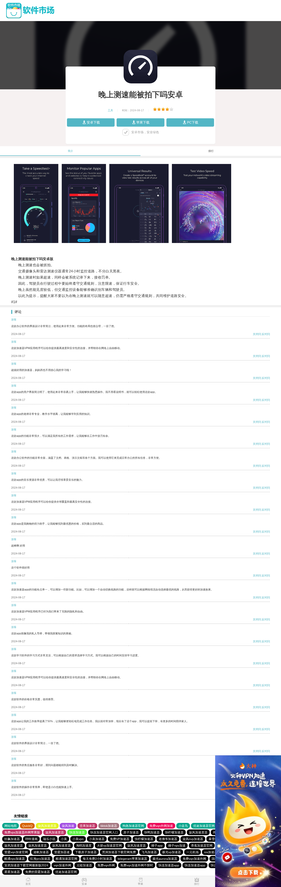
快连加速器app (169, 865)
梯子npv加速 (177, 845)
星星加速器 (12, 872)
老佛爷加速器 (168, 839)
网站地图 (10, 826)
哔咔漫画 (31, 839)
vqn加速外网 (62, 865)
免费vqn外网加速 (161, 826)
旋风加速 (68, 826)
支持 (255, 334)
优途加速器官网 (204, 826)
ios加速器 (210, 852)
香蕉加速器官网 (202, 845)
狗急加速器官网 (133, 826)
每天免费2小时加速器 (97, 858)
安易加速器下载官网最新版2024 (26, 865)
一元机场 (192, 852)
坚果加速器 (87, 826)
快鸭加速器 (152, 832)
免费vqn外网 (106, 865)
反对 (264, 334)
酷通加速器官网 (66, 858)
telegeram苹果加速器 (132, 858)
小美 (64, 839)
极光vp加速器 (171, 852)
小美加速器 (96, 839)
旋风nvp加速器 (193, 839)
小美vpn (78, 839)
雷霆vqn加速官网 (16, 852)
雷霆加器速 (62, 852)
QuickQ (27, 826)
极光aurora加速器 (165, 858)
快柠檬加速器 (174, 832)
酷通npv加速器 (14, 858)
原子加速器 (131, 832)
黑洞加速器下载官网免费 (119, 852)
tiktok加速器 (109, 826)
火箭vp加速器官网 (109, 845)
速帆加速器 (41, 852)
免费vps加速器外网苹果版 (22, 832)
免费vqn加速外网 (194, 858)
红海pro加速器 (40, 858)
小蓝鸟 (183, 826)
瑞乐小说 (49, 839)
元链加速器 (84, 865)
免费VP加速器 (119, 839)
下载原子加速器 (86, 852)
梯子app (157, 845)
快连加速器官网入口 (104, 832)
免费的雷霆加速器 (37, 872)
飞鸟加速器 (149, 852)
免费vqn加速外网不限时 (136, 865)
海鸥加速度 (84, 845)
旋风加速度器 (47, 826)
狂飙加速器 (12, 839)
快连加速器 (77, 832)
